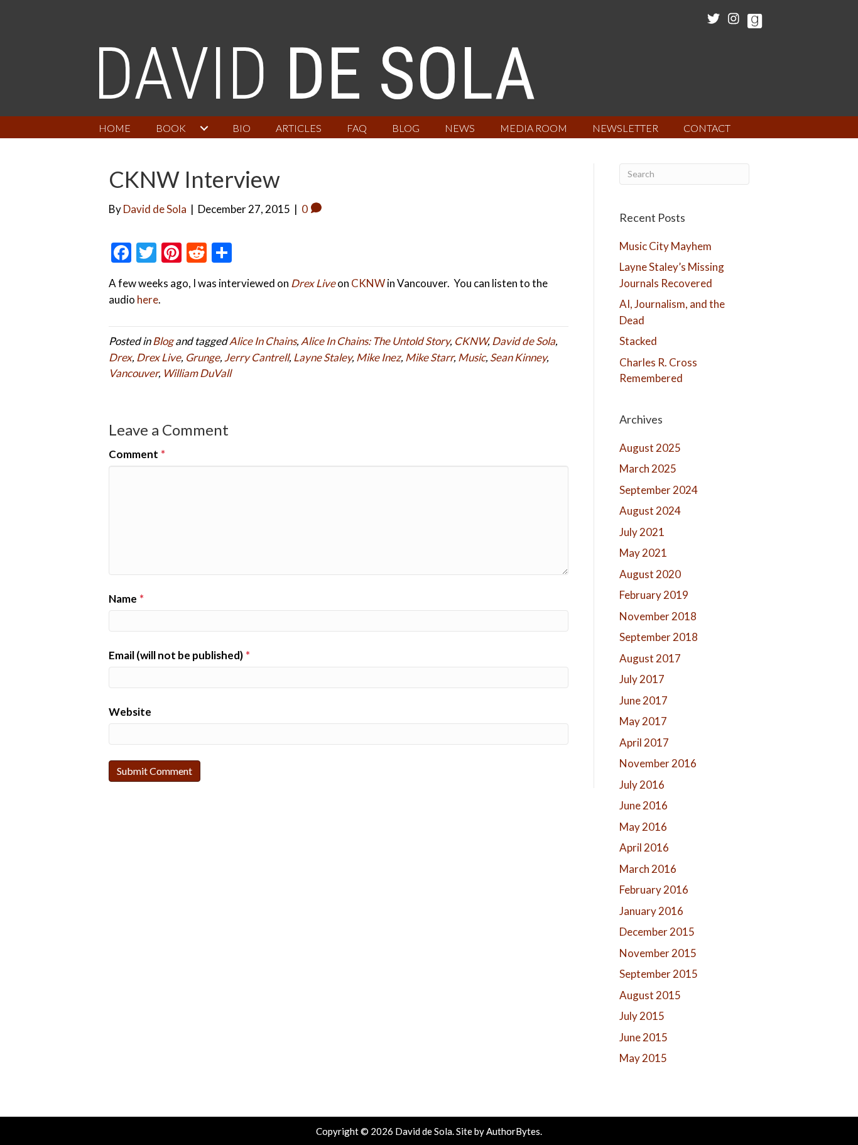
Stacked (638, 341)
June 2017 (643, 700)
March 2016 (647, 868)
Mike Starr (429, 357)
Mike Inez (378, 357)
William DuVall (197, 373)
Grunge (202, 357)
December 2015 (657, 931)
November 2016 (658, 763)
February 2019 (653, 594)
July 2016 (642, 784)
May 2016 (643, 826)
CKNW (368, 283)
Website (130, 711)
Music (472, 357)
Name (126, 598)
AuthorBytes (513, 1131)
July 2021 (642, 532)
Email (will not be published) (179, 655)
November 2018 (658, 616)
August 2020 (650, 574)
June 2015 (643, 1037)
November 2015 (658, 953)
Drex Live (158, 357)
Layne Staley (322, 357)
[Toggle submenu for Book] (204, 128)
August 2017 (650, 658)
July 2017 (642, 679)
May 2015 (643, 1058)
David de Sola (523, 341)
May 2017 (643, 721)
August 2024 (650, 510)
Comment (137, 454)
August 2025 (650, 447)
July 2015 (642, 1015)
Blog (163, 341)
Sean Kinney (518, 357)
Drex (120, 357)
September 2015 (658, 973)
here (147, 299)
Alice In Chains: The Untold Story (375, 341)
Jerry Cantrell (256, 357)
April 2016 (644, 847)
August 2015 (650, 995)
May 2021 (643, 552)
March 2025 (647, 468)
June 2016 (643, 805)
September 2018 (658, 637)
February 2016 (653, 889)
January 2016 (651, 911)
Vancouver (133, 373)
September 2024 (658, 489)
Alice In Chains (262, 341)
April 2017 (644, 742)
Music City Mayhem (665, 246)
